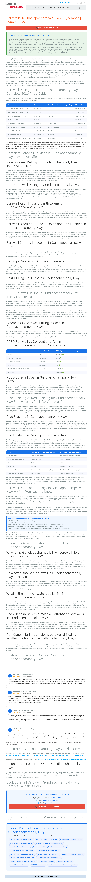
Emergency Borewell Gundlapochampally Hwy (22, 861)
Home (29, 8)
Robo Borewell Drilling (40, 8)
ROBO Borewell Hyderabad (46, 861)
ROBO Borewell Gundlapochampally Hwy (21, 843)
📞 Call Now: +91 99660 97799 (47, 28)
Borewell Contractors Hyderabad (19, 865)
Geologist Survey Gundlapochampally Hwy (48, 857)
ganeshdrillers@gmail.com (50, 800)
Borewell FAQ (75, 8)
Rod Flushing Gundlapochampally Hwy (73, 854)
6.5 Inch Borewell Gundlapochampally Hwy (48, 850)
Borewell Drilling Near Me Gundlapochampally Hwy (53, 847)
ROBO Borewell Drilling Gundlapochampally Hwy (49, 843)
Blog (67, 8)
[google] (77, 3)
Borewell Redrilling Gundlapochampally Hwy (22, 854)
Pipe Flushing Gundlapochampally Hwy (48, 854)
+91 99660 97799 (55, 798)
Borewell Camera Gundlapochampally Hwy (22, 857)
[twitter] (81, 3)
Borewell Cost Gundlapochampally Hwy (71, 839)
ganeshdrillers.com (50, 803)
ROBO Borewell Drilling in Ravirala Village (74, 759)
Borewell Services (57, 8)
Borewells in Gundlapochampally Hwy (46, 839)
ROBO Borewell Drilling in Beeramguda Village (50, 759)
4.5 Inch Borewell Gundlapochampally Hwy (21, 850)
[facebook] (84, 3)
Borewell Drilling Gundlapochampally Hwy (21, 839)
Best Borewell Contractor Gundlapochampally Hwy (63, 865)
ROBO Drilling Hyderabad (38, 865)
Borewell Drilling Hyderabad (64, 861)
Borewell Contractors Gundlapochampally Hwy (23, 847)
